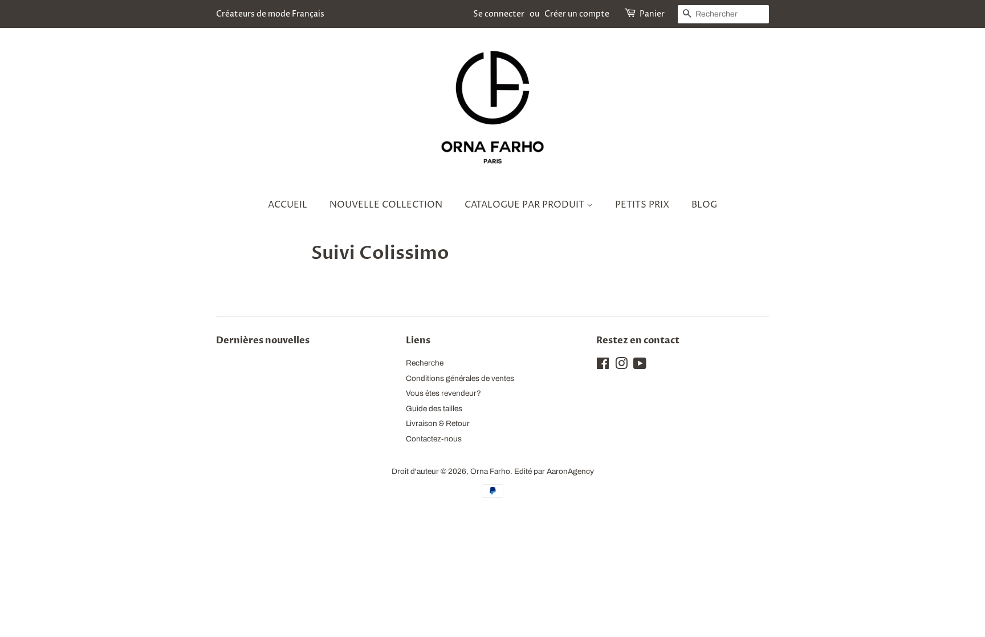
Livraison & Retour (438, 423)
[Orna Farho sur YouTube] (639, 366)
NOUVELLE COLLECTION (385, 204)
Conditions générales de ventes (460, 378)
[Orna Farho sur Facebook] (602, 366)
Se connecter (498, 14)
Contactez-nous (434, 439)
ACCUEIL (287, 204)
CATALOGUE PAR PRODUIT (526, 204)
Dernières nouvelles (263, 340)
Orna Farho (490, 471)
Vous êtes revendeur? (443, 393)
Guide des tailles (434, 408)
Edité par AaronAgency (554, 471)
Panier (652, 14)
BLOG (704, 204)
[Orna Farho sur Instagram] (621, 366)
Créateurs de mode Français (270, 14)
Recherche (424, 363)
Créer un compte (576, 14)
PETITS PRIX (642, 204)
